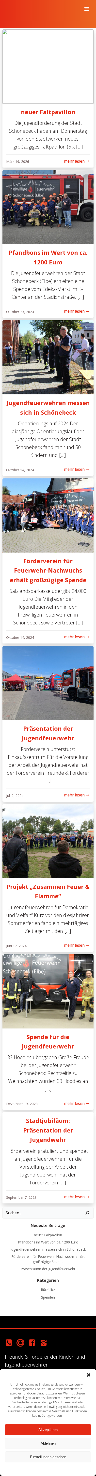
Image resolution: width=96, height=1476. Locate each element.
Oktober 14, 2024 (20, 470)
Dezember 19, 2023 (22, 1103)
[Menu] (87, 9)
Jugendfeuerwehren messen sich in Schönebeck (48, 1249)
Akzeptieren (48, 1430)
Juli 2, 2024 (14, 795)
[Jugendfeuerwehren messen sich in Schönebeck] (48, 357)
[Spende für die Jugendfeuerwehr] (48, 990)
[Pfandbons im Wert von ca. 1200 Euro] (48, 206)
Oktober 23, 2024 (20, 311)
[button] (88, 1374)
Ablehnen (48, 1443)
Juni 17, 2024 (16, 945)
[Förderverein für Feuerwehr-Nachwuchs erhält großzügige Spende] (48, 515)
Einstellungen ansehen (48, 1457)
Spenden (48, 1297)
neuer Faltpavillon (48, 1235)
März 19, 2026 (17, 161)
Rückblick (48, 1289)
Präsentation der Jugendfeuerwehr (48, 1268)
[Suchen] (87, 1213)
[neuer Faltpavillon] (48, 66)
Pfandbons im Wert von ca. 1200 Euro (48, 1242)
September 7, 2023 (21, 1197)
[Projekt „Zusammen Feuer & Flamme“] (48, 840)
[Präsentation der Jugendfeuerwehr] (48, 682)
